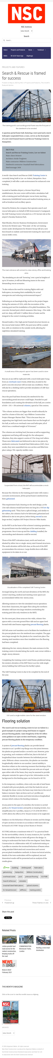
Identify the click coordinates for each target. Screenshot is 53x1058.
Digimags (30, 56)
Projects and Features (18, 50)
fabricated (15, 441)
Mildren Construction (34, 872)
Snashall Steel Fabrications (13, 885)
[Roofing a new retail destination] (43, 940)
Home (5, 50)
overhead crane (15, 382)
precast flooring (37, 624)
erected (39, 517)
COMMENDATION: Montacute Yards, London (25, 948)
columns (27, 406)
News (30, 50)
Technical (40, 50)
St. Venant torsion (16, 808)
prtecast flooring (31, 876)
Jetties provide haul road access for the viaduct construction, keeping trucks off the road (9, 951)
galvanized (10, 499)
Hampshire (19, 872)
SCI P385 (44, 876)
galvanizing (7, 872)
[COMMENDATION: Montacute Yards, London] (26, 939)
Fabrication (38, 868)
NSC (21, 83)
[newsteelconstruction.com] (26, 13)
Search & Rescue (9, 881)
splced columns (32, 885)
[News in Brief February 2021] (9, 963)
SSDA (5, 56)
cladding (33, 531)
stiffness (23, 890)
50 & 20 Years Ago (17, 56)
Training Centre (39, 175)
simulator (22, 881)
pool (20, 876)
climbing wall (26, 868)
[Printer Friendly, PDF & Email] (6, 867)
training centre (35, 890)
